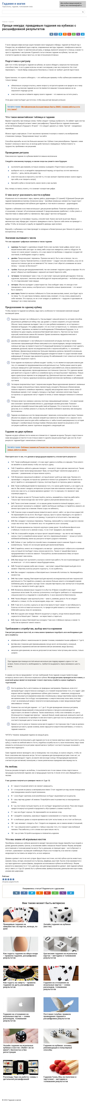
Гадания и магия (13, 3)
